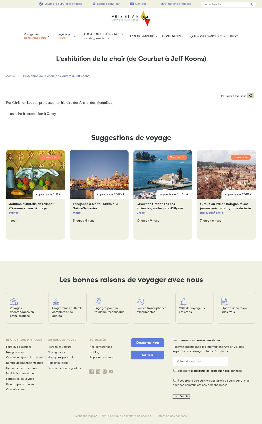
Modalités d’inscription (20, 373)
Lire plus (35, 195)
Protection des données (171, 415)
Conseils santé (16, 389)
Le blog (94, 352)
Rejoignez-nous (58, 362)
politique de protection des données (218, 370)
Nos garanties (15, 352)
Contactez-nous (147, 342)
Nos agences (56, 352)
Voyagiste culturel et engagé (63, 3)
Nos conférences (100, 346)
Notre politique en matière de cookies (126, 415)
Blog (234, 36)
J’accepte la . (209, 370)
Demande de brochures (21, 368)
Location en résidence (102, 36)
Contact (140, 3)
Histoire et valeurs (59, 346)
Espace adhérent (108, 3)
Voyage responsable (61, 357)
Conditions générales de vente (26, 357)
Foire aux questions (19, 346)
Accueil (11, 76)
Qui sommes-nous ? (206, 36)
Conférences (172, 36)
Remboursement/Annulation (24, 362)
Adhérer (147, 355)
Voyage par (35, 36)
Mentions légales (86, 415)
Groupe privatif (141, 36)
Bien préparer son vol (20, 384)
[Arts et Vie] (131, 18)
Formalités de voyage (20, 378)
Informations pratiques (176, 3)
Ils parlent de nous (101, 357)
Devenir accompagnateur (64, 368)
